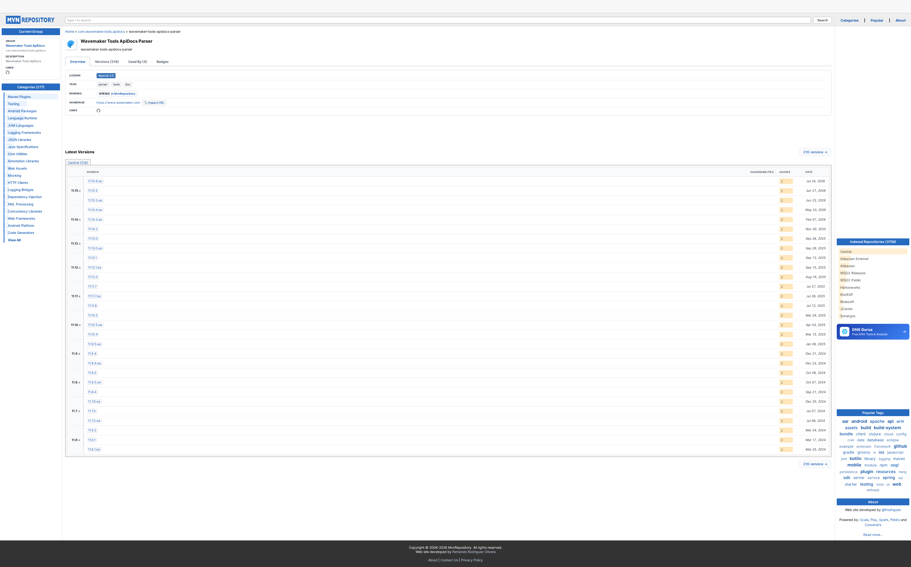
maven (899, 458)
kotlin (856, 458)
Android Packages (22, 111)
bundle (847, 434)
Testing (13, 104)
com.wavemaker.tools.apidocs (101, 31)
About (901, 20)
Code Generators (21, 233)
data (861, 440)
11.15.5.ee (95, 200)
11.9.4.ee (94, 363)
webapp (873, 490)
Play (873, 520)
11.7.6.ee (94, 401)
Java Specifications (23, 147)
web (896, 484)
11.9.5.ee (94, 344)
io (875, 452)
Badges (163, 62)
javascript (895, 452)
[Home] (31, 23)
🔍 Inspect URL (154, 102)
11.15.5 (93, 190)
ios (882, 452)
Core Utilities (18, 154)
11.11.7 (92, 286)
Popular (877, 20)
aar (846, 421)
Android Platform (21, 225)
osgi (895, 465)
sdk (847, 477)
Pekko (895, 520)
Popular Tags (873, 413)
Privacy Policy (472, 560)
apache (878, 421)
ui (889, 484)
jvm (844, 458)
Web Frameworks (21, 218)
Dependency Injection (25, 197)
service (874, 477)
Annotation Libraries (23, 161)
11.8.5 (92, 373)
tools (116, 84)
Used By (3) (137, 62)
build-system (887, 427)
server (859, 477)
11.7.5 (92, 411)
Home (69, 31)
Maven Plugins (19, 97)
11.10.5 (93, 315)
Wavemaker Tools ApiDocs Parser (116, 41)
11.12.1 (92, 258)
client (861, 434)
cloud (889, 434)
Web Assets (17, 168)
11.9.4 (92, 353)
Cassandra (873, 525)
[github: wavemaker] (7, 72)
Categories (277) (31, 87)
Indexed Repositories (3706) (873, 242)
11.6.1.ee (94, 449)
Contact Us (449, 560)
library (870, 458)
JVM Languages (21, 125)
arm (900, 421)
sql (900, 478)
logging (885, 459)
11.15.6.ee (95, 181)
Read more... (873, 535)
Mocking (14, 175)
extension (864, 446)
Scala (864, 520)
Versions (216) (107, 62)
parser (103, 84)
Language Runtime (22, 118)
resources (886, 471)
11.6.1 (92, 440)
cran (851, 440)
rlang (902, 472)
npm (884, 465)
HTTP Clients (18, 183)
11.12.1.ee (94, 267)
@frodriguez (891, 510)
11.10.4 (93, 334)
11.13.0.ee (95, 248)
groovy (864, 452)
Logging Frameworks (24, 132)
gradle (849, 452)
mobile (854, 464)
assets (852, 427)
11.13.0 (93, 238)
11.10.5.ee (95, 325)
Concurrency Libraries (25, 211)
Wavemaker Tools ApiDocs (25, 45)
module (871, 465)
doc (127, 84)
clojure (875, 434)
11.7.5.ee (94, 421)
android (859, 421)
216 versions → (815, 152)
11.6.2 (92, 430)
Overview (77, 62)
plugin (867, 471)
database (876, 439)
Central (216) (78, 163)
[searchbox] (438, 20)
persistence (849, 472)
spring (889, 477)
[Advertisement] (455, 6)
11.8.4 (92, 392)
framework (883, 446)
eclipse (893, 440)
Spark (883, 520)
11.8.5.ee (94, 382)
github (900, 446)
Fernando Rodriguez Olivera (474, 552)
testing (867, 484)
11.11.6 (92, 305)
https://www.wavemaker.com (118, 102)
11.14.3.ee (95, 219)
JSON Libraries (19, 140)
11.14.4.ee (95, 210)
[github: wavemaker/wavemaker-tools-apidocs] (98, 110)
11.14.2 (93, 229)
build (866, 427)
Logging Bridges (21, 190)
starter (851, 484)
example (847, 446)
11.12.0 (93, 277)
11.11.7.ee (94, 296)
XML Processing (20, 204)
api (891, 421)
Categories (850, 20)
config (901, 434)
